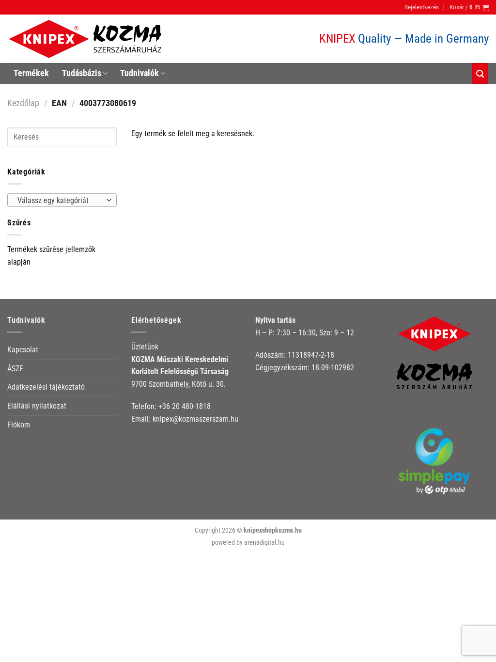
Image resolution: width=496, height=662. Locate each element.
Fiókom (18, 424)
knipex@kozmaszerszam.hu (195, 419)
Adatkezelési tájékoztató (46, 387)
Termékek (31, 73)
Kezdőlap (23, 103)
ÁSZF (15, 368)
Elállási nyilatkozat (36, 405)
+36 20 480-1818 (184, 406)
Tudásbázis (81, 73)
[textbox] (60, 200)
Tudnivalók (139, 73)
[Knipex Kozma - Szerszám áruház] (86, 39)
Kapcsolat (22, 349)
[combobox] (62, 200)
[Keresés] (480, 73)
